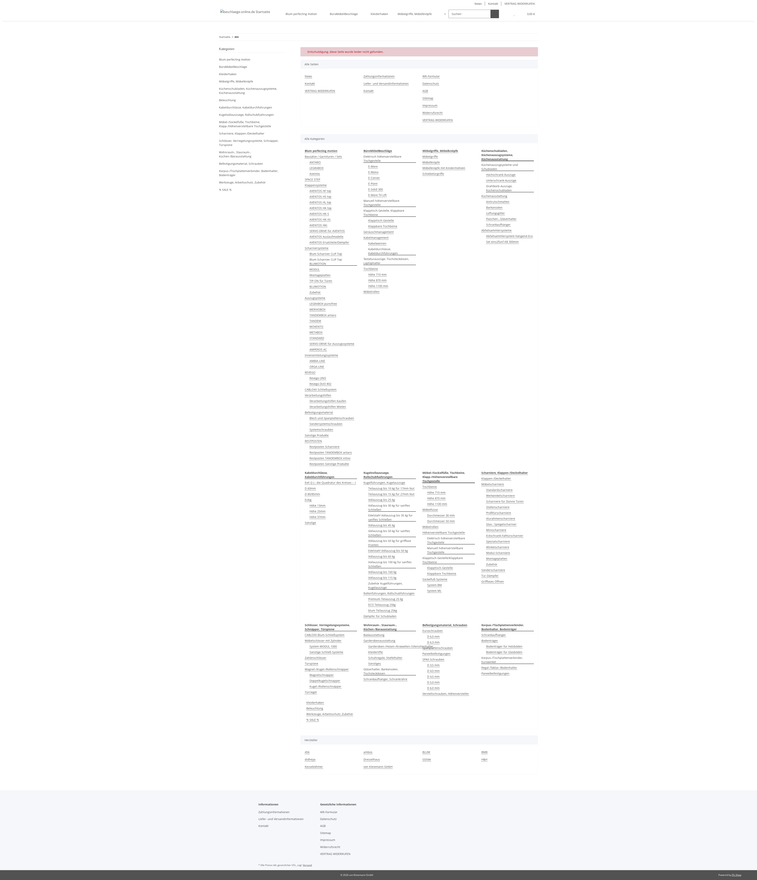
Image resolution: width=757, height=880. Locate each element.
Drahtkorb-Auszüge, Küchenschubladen (499, 188)
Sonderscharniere (493, 570)
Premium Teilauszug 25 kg (385, 599)
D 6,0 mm (433, 636)
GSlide (426, 759)
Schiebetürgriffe (433, 174)
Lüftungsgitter (495, 213)
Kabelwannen (377, 243)
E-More (373, 166)
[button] (506, 14)
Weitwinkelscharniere (500, 496)
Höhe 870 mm (377, 280)
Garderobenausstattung (379, 640)
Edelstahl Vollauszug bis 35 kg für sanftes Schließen (390, 517)
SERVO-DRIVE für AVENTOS (327, 231)
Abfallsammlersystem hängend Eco (509, 236)
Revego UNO (318, 378)
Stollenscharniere (497, 507)
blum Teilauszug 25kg (382, 610)
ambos (368, 752)
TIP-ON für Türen (321, 281)
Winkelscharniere (497, 547)
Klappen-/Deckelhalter (496, 478)
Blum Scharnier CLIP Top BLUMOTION (326, 262)
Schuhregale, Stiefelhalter (385, 658)
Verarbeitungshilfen (318, 395)
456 (307, 752)
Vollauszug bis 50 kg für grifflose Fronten (389, 543)
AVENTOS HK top (321, 208)
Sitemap (427, 98)
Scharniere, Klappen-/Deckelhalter (241, 133)
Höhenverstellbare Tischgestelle (443, 532)
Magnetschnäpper (322, 675)
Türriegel (311, 692)
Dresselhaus (372, 759)
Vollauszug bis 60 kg (381, 556)
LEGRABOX (316, 168)
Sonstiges (374, 663)
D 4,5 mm (433, 676)
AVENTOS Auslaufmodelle (326, 236)
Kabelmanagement (376, 237)
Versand (307, 865)
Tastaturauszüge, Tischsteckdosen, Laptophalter (386, 261)
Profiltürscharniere (498, 513)
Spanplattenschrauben (437, 648)
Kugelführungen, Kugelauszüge (384, 482)
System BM (434, 585)
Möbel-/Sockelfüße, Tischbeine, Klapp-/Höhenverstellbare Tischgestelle (245, 124)
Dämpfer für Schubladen (380, 616)
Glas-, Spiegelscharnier (501, 524)
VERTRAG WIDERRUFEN (519, 4)
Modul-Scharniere (498, 553)
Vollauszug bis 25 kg (381, 500)
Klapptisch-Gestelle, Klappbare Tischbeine (384, 213)
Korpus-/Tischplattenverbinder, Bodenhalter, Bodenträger (248, 173)
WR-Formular (431, 76)
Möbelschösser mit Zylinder (323, 640)
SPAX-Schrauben (433, 659)
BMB (484, 752)
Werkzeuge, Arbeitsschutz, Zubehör (329, 714)
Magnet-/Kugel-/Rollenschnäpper (327, 669)
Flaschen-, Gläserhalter (501, 219)
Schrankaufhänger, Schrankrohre (385, 679)
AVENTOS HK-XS (320, 219)
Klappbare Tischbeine (382, 226)
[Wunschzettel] (514, 14)
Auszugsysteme (315, 298)
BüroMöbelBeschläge (233, 67)
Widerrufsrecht (432, 113)
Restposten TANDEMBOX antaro (331, 452)
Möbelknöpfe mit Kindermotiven (443, 168)
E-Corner (374, 178)
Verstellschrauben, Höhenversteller (445, 694)
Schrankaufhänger (498, 224)
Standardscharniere (499, 490)
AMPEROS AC (318, 349)
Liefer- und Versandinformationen (386, 83)
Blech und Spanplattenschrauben (332, 418)
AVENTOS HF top (320, 191)
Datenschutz (430, 83)
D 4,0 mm (433, 671)
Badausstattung (374, 635)
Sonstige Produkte (317, 435)
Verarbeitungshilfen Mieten (328, 407)
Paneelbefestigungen (436, 654)
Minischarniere (496, 530)
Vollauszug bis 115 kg (382, 578)
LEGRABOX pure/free (323, 304)
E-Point (373, 183)
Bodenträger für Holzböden (504, 646)
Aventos (315, 174)
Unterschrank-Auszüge (501, 180)
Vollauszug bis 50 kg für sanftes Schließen (389, 533)
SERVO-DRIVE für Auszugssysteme (332, 344)
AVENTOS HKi (318, 225)
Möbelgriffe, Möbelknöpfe (236, 81)
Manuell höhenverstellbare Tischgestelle (381, 203)
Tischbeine (371, 269)
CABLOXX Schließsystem (321, 389)
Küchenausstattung (494, 196)
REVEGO (310, 372)
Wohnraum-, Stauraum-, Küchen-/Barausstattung (235, 154)
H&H (484, 759)
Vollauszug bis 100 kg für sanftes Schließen (390, 564)
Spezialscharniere (498, 541)
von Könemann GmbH (378, 767)
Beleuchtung (314, 708)
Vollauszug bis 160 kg (382, 572)
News (478, 4)
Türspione (311, 663)
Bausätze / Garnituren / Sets (323, 156)
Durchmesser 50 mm (441, 521)
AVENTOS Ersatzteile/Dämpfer (329, 242)
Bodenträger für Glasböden (504, 652)
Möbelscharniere (492, 484)
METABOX (316, 332)
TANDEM (315, 321)
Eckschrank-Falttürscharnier (504, 536)
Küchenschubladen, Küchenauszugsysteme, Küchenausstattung (248, 91)
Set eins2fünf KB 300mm (502, 242)
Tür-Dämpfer (490, 576)
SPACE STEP (312, 179)
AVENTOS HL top (320, 202)
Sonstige (310, 523)
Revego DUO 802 (320, 384)
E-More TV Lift (377, 195)
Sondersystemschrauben (326, 424)
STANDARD (317, 338)
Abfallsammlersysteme (496, 230)
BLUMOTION (318, 286)
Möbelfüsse (430, 510)
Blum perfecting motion (234, 59)
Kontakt (493, 4)
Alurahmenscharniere (500, 518)
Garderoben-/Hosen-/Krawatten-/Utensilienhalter (400, 646)
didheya (310, 759)
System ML (434, 591)
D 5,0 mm (433, 682)
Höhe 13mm (317, 505)
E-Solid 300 (375, 189)
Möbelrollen (371, 292)
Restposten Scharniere (324, 447)
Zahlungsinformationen (379, 76)
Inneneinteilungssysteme (321, 355)
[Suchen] (494, 14)
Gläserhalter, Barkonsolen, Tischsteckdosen (381, 671)
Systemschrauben (321, 429)
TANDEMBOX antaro (323, 315)
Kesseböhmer (314, 767)
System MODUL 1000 (323, 646)
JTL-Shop (736, 875)
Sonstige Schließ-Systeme (326, 652)
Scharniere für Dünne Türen (505, 501)
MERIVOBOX (317, 309)
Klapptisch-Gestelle (381, 220)
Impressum (429, 105)
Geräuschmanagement (379, 232)
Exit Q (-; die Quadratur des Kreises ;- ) (330, 482)
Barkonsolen (494, 207)
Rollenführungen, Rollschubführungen (389, 593)
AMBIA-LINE (317, 361)
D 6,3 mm (433, 642)
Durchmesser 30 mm (441, 515)
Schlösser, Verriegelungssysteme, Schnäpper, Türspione (249, 143)
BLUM (426, 752)
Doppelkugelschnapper (325, 681)
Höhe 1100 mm (378, 286)
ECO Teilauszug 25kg (382, 605)
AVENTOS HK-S (319, 214)
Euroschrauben (432, 631)
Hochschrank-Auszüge (501, 175)
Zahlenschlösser (315, 658)
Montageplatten (320, 275)
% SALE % (312, 720)
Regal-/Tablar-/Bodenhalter (499, 668)
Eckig (308, 500)
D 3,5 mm (433, 665)
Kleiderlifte (375, 652)
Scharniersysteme (316, 248)
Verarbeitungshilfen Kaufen (328, 401)
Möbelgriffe (430, 156)
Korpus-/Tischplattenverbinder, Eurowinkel (502, 660)
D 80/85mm (312, 494)
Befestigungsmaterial (319, 412)
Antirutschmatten (497, 202)
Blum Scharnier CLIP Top (326, 254)
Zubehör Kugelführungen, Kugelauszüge (385, 585)
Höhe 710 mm (377, 274)
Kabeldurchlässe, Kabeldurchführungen (383, 251)
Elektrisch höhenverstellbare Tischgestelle (382, 159)
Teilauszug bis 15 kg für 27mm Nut (391, 494)
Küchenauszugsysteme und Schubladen (499, 167)
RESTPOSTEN (313, 441)
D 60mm (310, 488)
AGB (425, 91)
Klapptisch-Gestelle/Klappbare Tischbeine (442, 560)
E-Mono (373, 172)
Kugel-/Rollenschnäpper (325, 686)
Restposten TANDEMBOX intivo (330, 458)
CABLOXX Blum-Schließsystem (324, 635)
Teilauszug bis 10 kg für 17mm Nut (391, 488)
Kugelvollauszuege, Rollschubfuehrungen (246, 115)
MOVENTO (316, 326)
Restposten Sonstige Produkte (329, 464)
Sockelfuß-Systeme (434, 579)
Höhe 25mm (317, 511)
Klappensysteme (316, 185)
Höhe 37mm (317, 517)
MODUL (315, 269)
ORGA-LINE (317, 366)
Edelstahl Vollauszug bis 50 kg (388, 551)
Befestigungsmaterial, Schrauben (241, 164)
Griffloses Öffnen (492, 581)
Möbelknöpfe (431, 162)
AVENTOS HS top (320, 196)
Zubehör (315, 292)
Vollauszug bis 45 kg (381, 525)
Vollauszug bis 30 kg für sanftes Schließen (389, 508)
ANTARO (315, 162)
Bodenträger (489, 640)
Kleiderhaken (315, 702)
